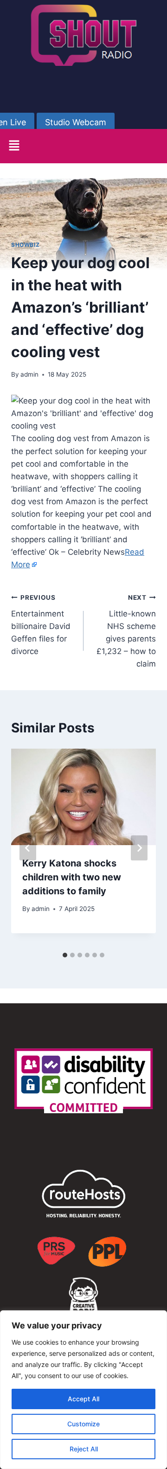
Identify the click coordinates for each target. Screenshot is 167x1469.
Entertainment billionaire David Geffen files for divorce (41, 625)
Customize (83, 1424)
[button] (14, 146)
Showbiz (25, 244)
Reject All (84, 1449)
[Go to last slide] (27, 847)
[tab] (65, 955)
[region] (83, 1389)
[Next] (139, 847)
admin (29, 374)
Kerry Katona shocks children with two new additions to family (71, 877)
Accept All (83, 1399)
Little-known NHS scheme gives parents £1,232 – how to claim (126, 631)
